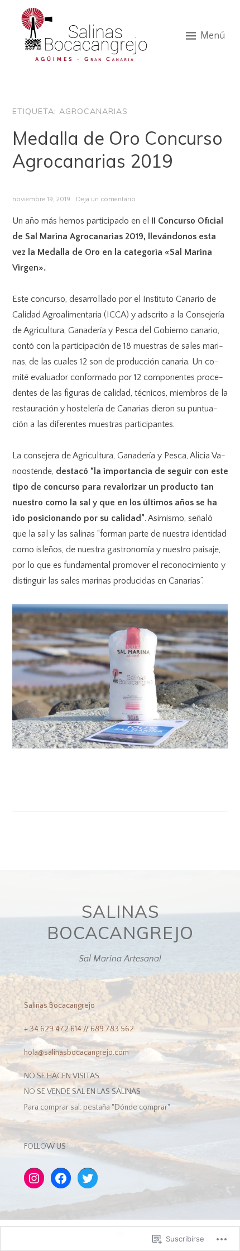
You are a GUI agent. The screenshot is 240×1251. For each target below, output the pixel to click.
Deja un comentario (106, 199)
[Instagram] (34, 1178)
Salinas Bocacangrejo (120, 922)
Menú (212, 35)
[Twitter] (88, 1178)
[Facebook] (61, 1178)
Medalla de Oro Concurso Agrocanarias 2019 (117, 150)
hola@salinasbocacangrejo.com (76, 1052)
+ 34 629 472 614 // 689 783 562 (79, 1029)
